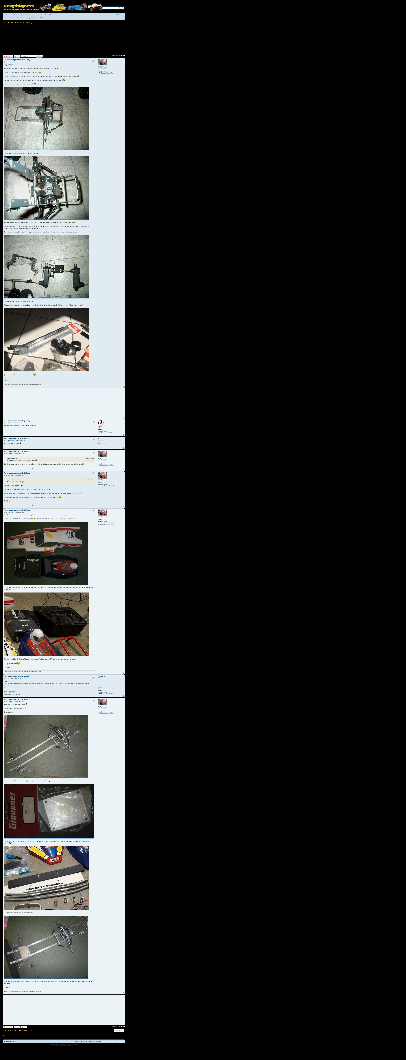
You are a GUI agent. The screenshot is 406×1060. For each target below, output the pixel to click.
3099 (105, 71)
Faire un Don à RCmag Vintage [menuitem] (45, 14)
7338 (105, 692)
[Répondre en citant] (93, 60)
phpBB (59, 1044)
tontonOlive (101, 66)
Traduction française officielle (60, 1045)
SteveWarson (101, 438)
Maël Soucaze (71, 1045)
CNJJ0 (100, 426)
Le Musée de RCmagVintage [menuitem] (26, 14)
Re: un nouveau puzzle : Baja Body (17, 421)
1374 (105, 431)
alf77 (99, 687)
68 (104, 443)
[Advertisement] (64, 39)
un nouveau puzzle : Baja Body (17, 22)
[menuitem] (14, 15)
